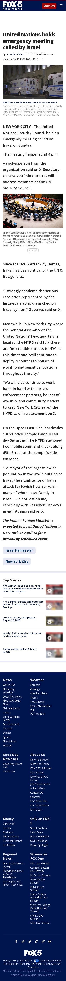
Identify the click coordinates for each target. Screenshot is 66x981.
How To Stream (39, 759)
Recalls (7, 828)
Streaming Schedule (8, 690)
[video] (54, 589)
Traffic (34, 697)
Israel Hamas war (45, 54)
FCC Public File (38, 801)
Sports (6, 737)
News (7, 680)
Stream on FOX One (38, 856)
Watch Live (49, 6)
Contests (35, 797)
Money (8, 819)
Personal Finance (12, 840)
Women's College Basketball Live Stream (40, 908)
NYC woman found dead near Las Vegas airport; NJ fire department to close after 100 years (23, 588)
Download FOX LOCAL (39, 778)
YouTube (36, 941)
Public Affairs (37, 788)
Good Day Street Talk (12, 765)
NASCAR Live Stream (37, 881)
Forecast (35, 685)
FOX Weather (37, 713)
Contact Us (36, 792)
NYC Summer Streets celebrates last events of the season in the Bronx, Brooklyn (23, 604)
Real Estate (9, 845)
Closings (35, 689)
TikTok (30, 941)
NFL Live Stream (39, 863)
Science (7, 732)
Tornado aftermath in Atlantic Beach (20, 650)
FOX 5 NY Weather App (41, 707)
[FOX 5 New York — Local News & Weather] (13, 5)
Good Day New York (10, 756)
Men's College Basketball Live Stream (38, 897)
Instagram (23, 941)
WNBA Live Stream (36, 917)
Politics (7, 712)
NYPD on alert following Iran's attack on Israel (30, 102)
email (50, 941)
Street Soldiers (38, 828)
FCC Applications (39, 805)
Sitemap (7, 745)
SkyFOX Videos (38, 840)
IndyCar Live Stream (37, 888)
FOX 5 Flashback (39, 836)
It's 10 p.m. (36, 809)
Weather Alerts (38, 693)
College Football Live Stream (39, 869)
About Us (37, 754)
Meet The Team (39, 764)
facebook (16, 941)
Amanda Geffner (15, 54)
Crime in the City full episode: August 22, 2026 (19, 619)
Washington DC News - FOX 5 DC (13, 883)
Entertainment (11, 724)
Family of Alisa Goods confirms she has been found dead (22, 635)
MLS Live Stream (40, 923)
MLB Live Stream (40, 875)
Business (8, 832)
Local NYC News (12, 696)
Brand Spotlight (39, 845)
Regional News (10, 856)
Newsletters (10, 741)
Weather (37, 680)
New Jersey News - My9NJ (13, 865)
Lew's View (36, 832)
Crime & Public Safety (11, 718)
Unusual (7, 728)
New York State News (12, 702)
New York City (16, 561)
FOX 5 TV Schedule (41, 768)
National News (11, 708)
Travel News (37, 702)
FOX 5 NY (30, 54)
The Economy (11, 836)
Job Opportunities (40, 784)
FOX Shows (36, 772)
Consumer (9, 823)
